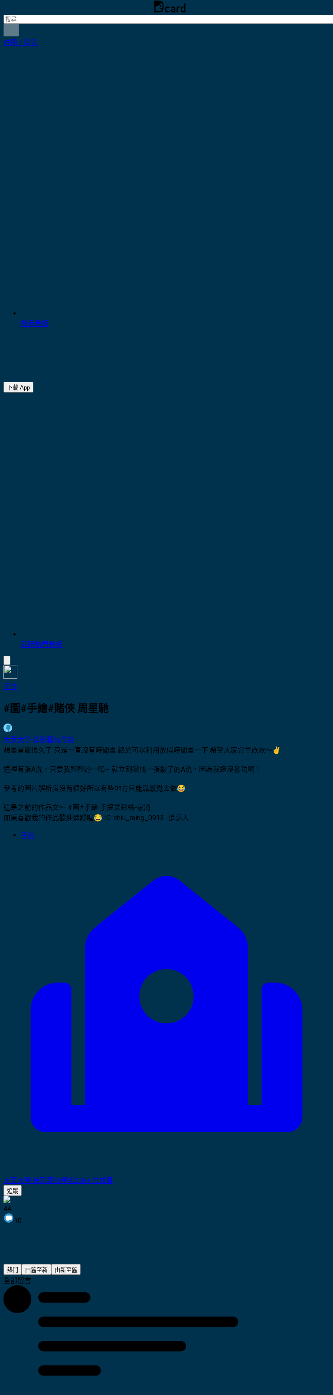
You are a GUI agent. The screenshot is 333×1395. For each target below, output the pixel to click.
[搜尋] (11, 30)
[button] (20, 42)
